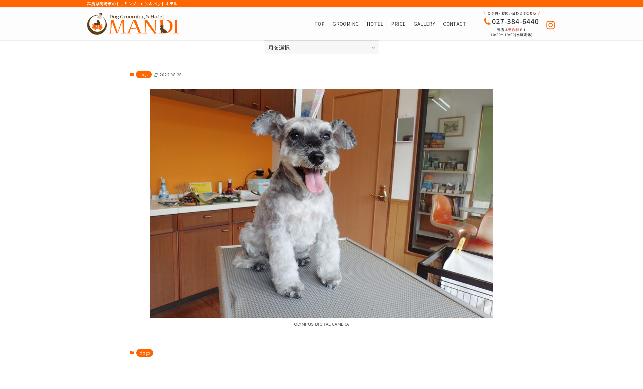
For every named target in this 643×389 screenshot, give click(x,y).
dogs (143, 74)
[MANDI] (133, 24)
